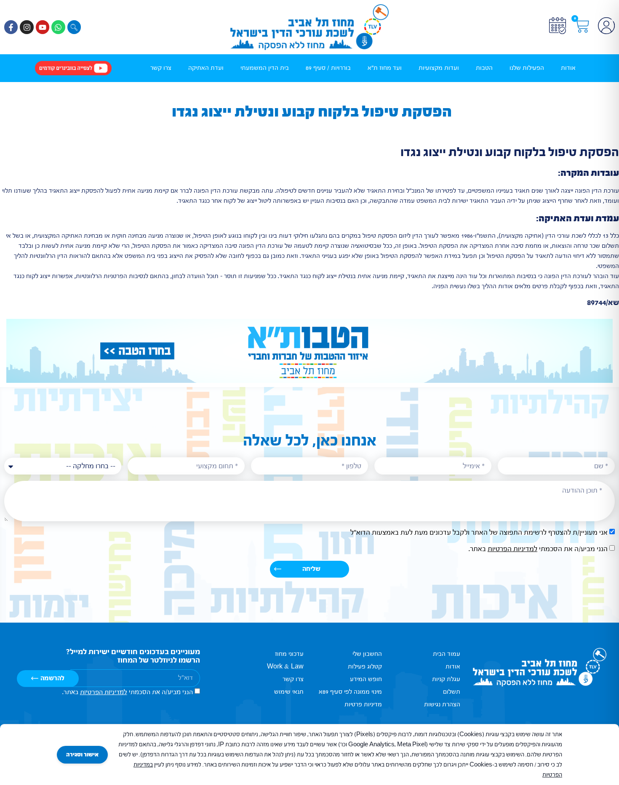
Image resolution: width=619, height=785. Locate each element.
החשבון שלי (367, 654)
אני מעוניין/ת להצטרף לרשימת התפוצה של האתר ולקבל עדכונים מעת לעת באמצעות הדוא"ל (479, 532)
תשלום (451, 691)
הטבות (484, 68)
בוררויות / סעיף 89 (328, 68)
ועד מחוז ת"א (385, 68)
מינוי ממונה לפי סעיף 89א (350, 691)
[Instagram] (26, 27)
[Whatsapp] (58, 27)
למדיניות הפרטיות (512, 549)
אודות (568, 68)
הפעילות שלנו (527, 68)
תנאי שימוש (289, 691)
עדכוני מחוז (289, 654)
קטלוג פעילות (365, 666)
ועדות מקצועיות (439, 68)
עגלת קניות (446, 679)
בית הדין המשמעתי (264, 68)
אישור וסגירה (82, 754)
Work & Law (285, 666)
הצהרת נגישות (442, 704)
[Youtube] (42, 27)
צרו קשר (160, 68)
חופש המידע (366, 679)
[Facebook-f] (11, 27)
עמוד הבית (446, 654)
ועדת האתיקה (206, 68)
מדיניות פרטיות (363, 704)
